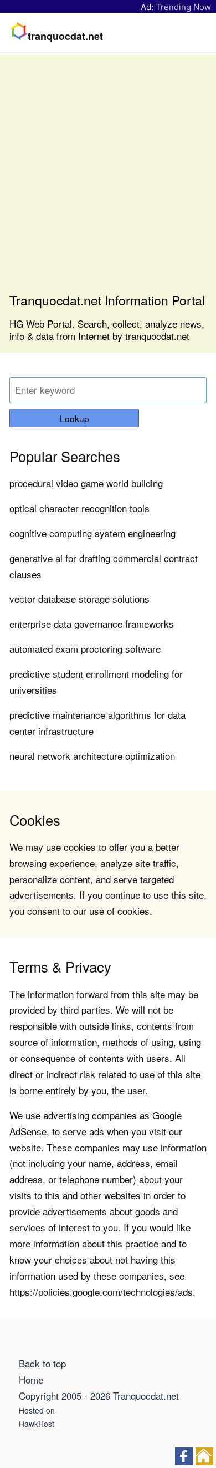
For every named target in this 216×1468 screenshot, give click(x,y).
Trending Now (183, 7)
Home (31, 1379)
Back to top (42, 1363)
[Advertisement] (108, 178)
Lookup (74, 418)
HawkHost (36, 1423)
